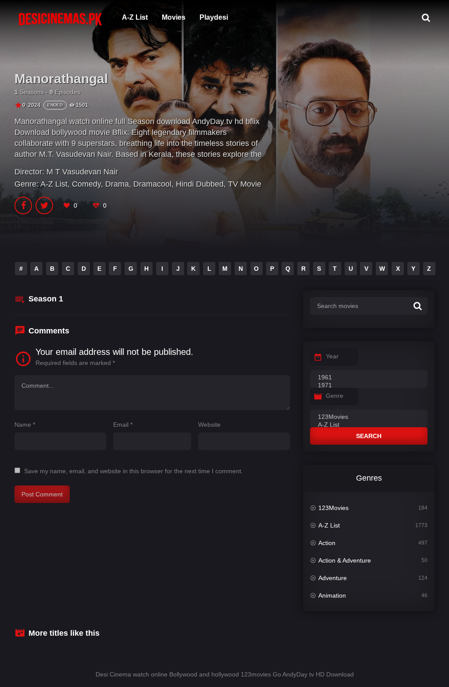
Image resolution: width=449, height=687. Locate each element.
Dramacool (152, 184)
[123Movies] (368, 417)
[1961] (368, 378)
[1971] (368, 386)
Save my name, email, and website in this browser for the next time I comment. (133, 471)
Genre (334, 395)
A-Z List (135, 17)
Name (24, 424)
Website (209, 424)
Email (122, 424)
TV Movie (244, 184)
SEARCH (368, 435)
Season (46, 298)
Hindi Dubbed (200, 184)
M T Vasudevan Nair (82, 171)
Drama (117, 184)
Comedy (86, 184)
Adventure (332, 577)
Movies (173, 17)
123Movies (333, 507)
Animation (332, 595)
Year (332, 356)
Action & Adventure (344, 560)
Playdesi (214, 17)
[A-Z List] (368, 425)
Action (326, 542)
